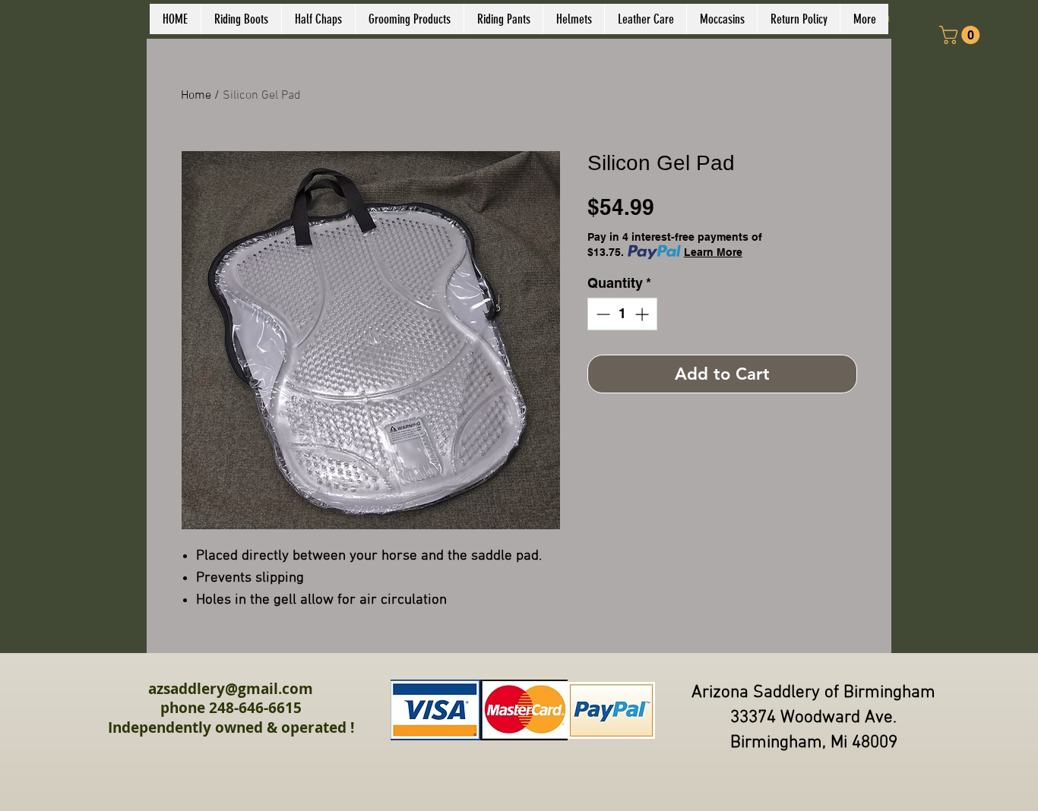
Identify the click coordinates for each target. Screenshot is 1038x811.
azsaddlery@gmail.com (230, 689)
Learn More (713, 252)
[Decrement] (601, 314)
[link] (961, 35)
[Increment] (643, 314)
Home (196, 95)
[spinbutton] (622, 314)
